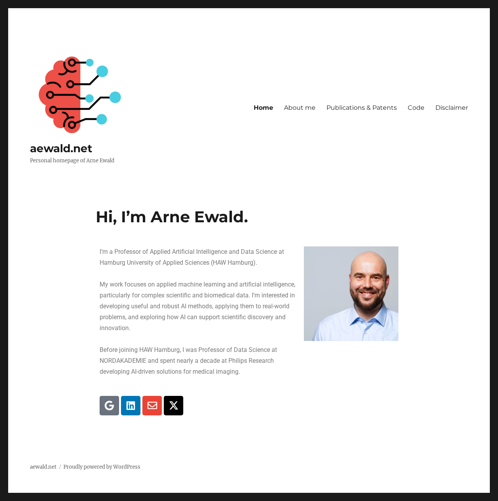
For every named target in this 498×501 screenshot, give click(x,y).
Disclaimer (451, 107)
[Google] (109, 405)
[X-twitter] (173, 405)
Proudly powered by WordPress (101, 467)
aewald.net (61, 148)
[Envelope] (152, 405)
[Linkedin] (130, 405)
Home (263, 107)
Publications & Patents (361, 107)
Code (416, 107)
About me (300, 107)
